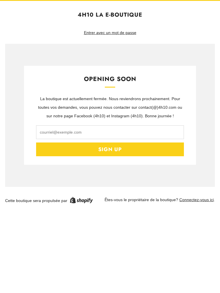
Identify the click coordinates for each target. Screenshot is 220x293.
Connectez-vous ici (196, 199)
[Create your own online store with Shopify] (81, 201)
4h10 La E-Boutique (110, 14)
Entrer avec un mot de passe (110, 32)
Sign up (110, 149)
